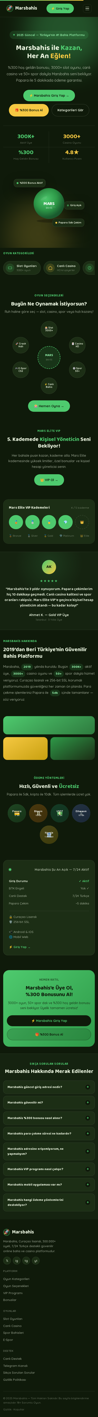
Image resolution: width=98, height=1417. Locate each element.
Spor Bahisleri (13, 1332)
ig (16, 1260)
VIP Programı (13, 1293)
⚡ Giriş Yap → (20, 947)
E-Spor (8, 1340)
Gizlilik (7, 1409)
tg (26, 1260)
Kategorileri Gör (70, 110)
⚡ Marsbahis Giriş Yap (49, 1021)
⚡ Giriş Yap (60, 8)
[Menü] (87, 8)
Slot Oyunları (12, 1319)
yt (35, 1260)
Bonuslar (9, 1300)
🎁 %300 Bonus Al (29, 110)
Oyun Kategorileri (16, 1279)
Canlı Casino (12, 1326)
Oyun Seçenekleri (16, 1286)
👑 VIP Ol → (49, 480)
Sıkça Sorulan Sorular (19, 1372)
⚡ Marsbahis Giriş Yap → (49, 95)
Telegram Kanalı (15, 1366)
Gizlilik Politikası (14, 1379)
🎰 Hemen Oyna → (49, 406)
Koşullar (18, 1409)
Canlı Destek (12, 1358)
